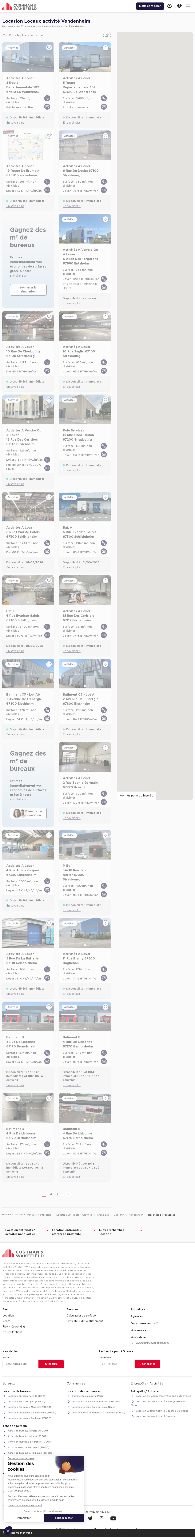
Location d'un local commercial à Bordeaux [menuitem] (96, 1402)
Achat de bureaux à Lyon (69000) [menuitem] (27, 1436)
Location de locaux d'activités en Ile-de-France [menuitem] (163, 1396)
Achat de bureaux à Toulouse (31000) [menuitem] (29, 1453)
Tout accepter (64, 1517)
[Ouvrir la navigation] (188, 6)
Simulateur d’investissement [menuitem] (85, 1321)
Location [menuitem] (8, 1315)
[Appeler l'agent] (47, 98)
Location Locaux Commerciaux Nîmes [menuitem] (93, 1407)
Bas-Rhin (119, 1215)
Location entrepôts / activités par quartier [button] (20, 1232)
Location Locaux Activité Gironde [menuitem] (155, 1416)
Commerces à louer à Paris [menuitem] (87, 1396)
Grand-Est (103, 1215)
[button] (8, 1530)
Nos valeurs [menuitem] (139, 1337)
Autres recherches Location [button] (111, 1232)
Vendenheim (136, 1215)
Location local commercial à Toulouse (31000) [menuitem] (98, 1413)
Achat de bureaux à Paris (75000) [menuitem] (27, 1431)
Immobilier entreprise (39, 1215)
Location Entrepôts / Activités (74, 1215)
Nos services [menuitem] (139, 1330)
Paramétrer (24, 1517)
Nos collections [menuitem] (12, 1332)
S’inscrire (51, 1364)
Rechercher (147, 1364)
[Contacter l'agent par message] (47, 107)
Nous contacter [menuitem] (150, 6)
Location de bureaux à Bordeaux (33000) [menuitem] (31, 1413)
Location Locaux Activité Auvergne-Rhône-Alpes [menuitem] (159, 1403)
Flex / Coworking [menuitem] (13, 1326)
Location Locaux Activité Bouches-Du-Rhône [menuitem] (161, 1411)
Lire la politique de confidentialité (25, 1505)
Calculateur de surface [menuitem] (81, 1315)
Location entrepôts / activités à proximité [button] (67, 1232)
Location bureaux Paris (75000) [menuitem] (26, 1396)
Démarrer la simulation (28, 289)
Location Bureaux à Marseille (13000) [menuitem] (29, 1407)
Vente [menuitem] (6, 1321)
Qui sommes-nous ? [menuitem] (144, 1323)
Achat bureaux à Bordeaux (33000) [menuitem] (28, 1447)
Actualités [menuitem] (138, 1309)
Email (5, 1357)
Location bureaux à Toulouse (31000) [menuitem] (29, 1418)
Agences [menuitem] (137, 1316)
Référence (105, 1357)
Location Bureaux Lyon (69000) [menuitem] (26, 1402)
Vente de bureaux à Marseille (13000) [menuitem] (29, 1442)
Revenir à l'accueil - (13, 1214)
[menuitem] (170, 6)
